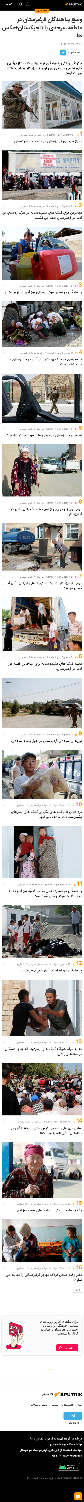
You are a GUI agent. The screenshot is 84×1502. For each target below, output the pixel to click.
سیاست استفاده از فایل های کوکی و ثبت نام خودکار (51, 1450)
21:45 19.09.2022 (71, 44)
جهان (77, 1289)
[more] (4, 134)
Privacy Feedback (70, 1456)
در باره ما (76, 1438)
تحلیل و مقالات (39, 1405)
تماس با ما (36, 1439)
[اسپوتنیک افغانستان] (74, 6)
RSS (54, 1456)
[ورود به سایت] (28, 4)
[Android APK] (68, 1467)
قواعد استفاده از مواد (57, 1438)
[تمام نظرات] (78, 1496)
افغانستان (67, 1405)
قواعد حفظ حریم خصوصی (66, 1444)
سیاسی (54, 1405)
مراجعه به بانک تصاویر (32, 135)
